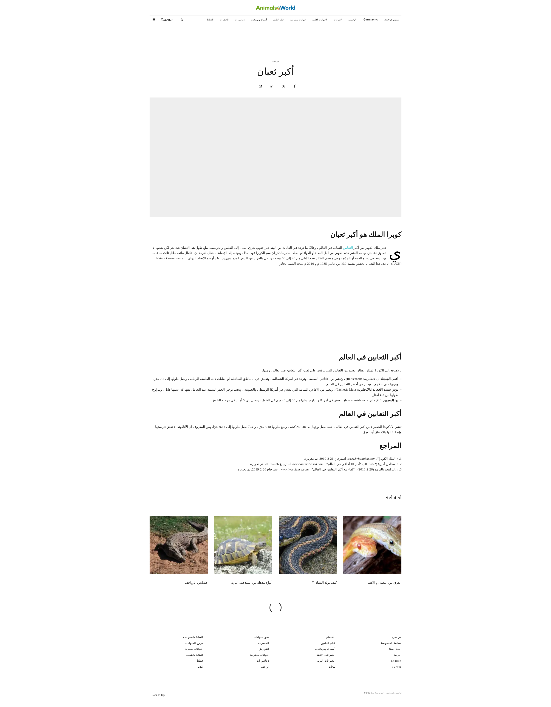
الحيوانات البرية (326, 660)
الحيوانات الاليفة (319, 19)
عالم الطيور (278, 19)
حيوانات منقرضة (259, 654)
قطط (200, 660)
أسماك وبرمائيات (259, 19)
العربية (397, 654)
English (396, 660)
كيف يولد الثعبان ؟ (282, 36)
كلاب (200, 666)
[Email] (260, 86)
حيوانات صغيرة (194, 648)
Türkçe (396, 666)
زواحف (275, 61)
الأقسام (330, 637)
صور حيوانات (261, 637)
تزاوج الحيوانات (194, 643)
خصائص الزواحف (196, 582)
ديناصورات (240, 19)
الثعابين (348, 247)
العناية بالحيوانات (193, 637)
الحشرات (224, 19)
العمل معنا (395, 648)
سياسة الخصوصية (391, 643)
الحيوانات (337, 19)
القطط (210, 19)
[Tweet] (283, 86)
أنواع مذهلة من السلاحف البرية (188, 36)
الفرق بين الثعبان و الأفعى (363, 36)
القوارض (264, 648)
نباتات (331, 666)
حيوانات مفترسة (298, 19)
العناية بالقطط (194, 654)
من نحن (396, 637)
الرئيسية (352, 19)
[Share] (295, 86)
